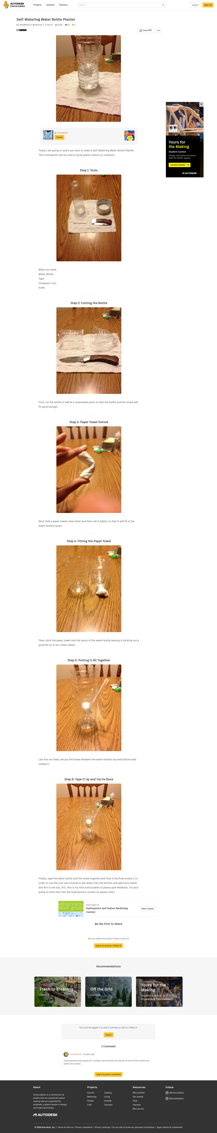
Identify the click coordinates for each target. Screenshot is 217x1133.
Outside (108, 1100)
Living (107, 1096)
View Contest (147, 908)
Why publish (139, 1092)
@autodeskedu (176, 1098)
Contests (50, 4)
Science (48, 25)
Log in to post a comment (108, 1074)
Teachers (63, 4)
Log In (195, 5)
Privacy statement (84, 1127)
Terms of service (65, 1127)
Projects (37, 4)
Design (90, 1100)
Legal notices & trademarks (170, 1127)
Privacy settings (102, 1127)
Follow (59, 137)
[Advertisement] (185, 139)
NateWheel (24, 25)
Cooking (108, 1092)
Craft (89, 1104)
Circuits (90, 1092)
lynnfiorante (76, 1054)
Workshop (37, 25)
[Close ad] (201, 104)
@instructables (176, 1092)
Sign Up (208, 5)
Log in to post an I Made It (108, 945)
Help (135, 1100)
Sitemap (137, 1104)
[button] (158, 30)
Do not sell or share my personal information (133, 1127)
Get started (138, 1096)
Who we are (138, 1108)
